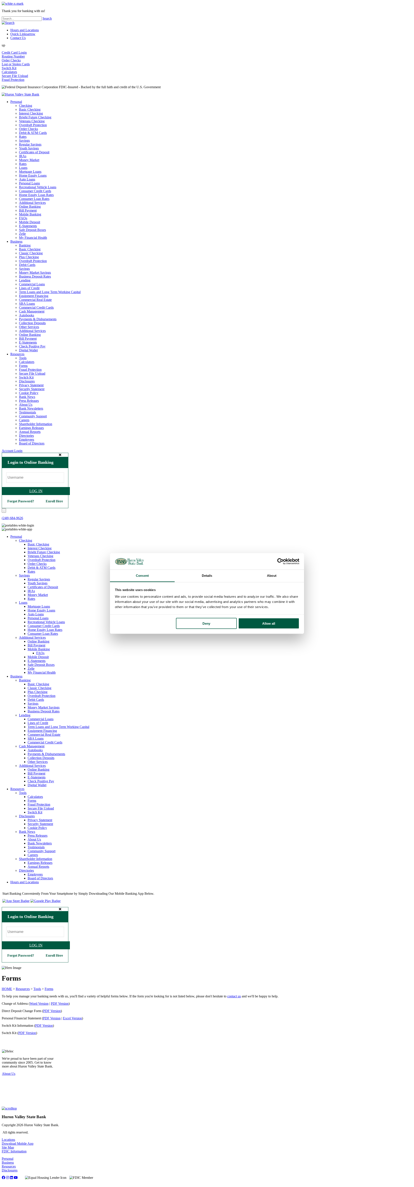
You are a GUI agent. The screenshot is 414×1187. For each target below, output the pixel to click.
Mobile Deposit (29, 222)
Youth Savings (29, 148)
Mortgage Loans (30, 171)
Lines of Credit (29, 288)
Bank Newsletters (31, 408)
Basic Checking (30, 109)
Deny (206, 623)
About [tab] (271, 575)
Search (47, 18)
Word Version (39, 1003)
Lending (24, 280)
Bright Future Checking (35, 117)
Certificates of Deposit (34, 152)
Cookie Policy (28, 393)
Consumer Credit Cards (35, 191)
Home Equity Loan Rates (36, 195)
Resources (17, 354)
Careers (24, 420)
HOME (7, 989)
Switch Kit (9, 68)
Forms (23, 366)
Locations (8, 1139)
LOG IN (35, 491)
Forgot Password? (20, 501)
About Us (25, 404)
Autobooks (26, 315)
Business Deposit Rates (35, 276)
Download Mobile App (17, 1143)
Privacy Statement (31, 385)
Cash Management (31, 311)
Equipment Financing (33, 296)
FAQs (23, 218)
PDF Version (60, 1003)
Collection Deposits (32, 323)
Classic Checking (31, 253)
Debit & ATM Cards (33, 133)
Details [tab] (207, 575)
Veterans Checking (32, 121)
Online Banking (30, 206)
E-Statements (28, 226)
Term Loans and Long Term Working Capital (50, 292)
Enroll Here (54, 501)
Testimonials (27, 412)
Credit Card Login (14, 52)
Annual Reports (30, 432)
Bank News (27, 397)
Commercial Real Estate (35, 300)
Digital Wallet (28, 350)
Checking (25, 105)
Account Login (12, 451)
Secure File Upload (15, 76)
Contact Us (18, 38)
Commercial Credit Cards (36, 307)
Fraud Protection (13, 80)
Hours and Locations (24, 30)
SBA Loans (27, 303)
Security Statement (31, 389)
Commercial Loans (32, 284)
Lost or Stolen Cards (16, 64)
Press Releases (29, 400)
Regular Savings (30, 144)
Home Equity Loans (33, 175)
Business (16, 241)
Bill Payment (28, 210)
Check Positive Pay (32, 346)
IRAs (22, 156)
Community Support (33, 416)
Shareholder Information (35, 424)
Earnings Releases (31, 428)
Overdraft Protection (33, 125)
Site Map (8, 1147)
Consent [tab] (142, 575)
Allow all (268, 623)
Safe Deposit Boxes (32, 230)
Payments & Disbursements (37, 319)
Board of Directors (31, 443)
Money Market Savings (35, 272)
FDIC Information (14, 1151)
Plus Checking (29, 257)
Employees (26, 439)
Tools (23, 358)
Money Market (29, 160)
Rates (23, 136)
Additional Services (32, 202)
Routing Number (13, 56)
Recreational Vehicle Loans (37, 187)
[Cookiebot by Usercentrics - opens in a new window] (280, 561)
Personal (16, 102)
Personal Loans (29, 183)
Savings (24, 140)
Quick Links (22, 34)
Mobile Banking (30, 214)
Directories (26, 435)
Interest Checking (31, 113)
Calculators (9, 72)
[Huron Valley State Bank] (20, 94)
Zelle (22, 234)
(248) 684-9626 (12, 518)
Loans (23, 168)
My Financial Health (33, 237)
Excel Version (72, 1018)
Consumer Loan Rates (34, 199)
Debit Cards (27, 265)
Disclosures (27, 381)
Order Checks (11, 60)
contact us (234, 996)
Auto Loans (27, 179)
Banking (25, 245)
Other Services (29, 327)
